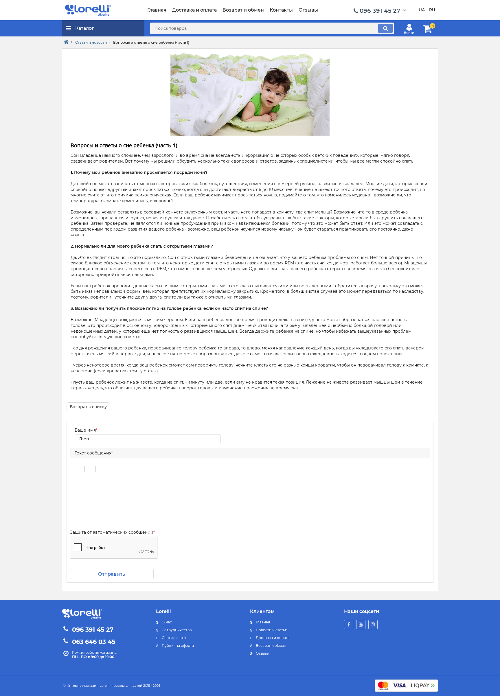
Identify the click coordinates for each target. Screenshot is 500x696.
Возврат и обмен (271, 645)
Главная (263, 622)
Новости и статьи (271, 630)
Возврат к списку (88, 406)
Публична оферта (178, 645)
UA (422, 9)
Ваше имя (86, 430)
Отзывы (262, 653)
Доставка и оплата (273, 638)
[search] (385, 28)
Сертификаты (174, 638)
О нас (167, 622)
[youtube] (360, 624)
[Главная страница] (66, 42)
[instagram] (373, 624)
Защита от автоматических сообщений (112, 532)
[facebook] (348, 624)
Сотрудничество (177, 630)
